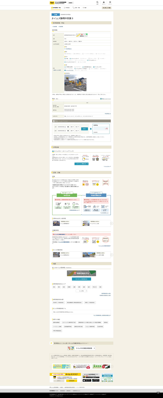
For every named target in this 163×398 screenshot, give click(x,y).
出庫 (55, 130)
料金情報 (61, 26)
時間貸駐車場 (62, 390)
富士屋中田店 (100, 326)
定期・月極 (77, 7)
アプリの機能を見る (93, 377)
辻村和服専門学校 (67, 326)
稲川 (89, 287)
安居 (64, 287)
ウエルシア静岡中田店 (90, 326)
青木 (54, 287)
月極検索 (70, 2)
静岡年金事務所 (56, 322)
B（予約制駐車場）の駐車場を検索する (102, 315)
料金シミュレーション (106, 98)
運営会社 (86, 394)
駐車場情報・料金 (57, 7)
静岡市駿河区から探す (106, 293)
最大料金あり (69, 48)
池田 (74, 287)
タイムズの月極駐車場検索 (59, 234)
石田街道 (105, 322)
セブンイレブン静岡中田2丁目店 (69, 322)
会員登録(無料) (71, 380)
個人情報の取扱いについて (62, 394)
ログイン (59, 380)
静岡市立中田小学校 (78, 326)
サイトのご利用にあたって (73, 394)
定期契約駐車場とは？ (74, 210)
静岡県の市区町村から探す (105, 295)
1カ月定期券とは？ (105, 212)
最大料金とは (108, 113)
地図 (85, 7)
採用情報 (91, 394)
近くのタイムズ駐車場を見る (81, 279)
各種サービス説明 (57, 70)
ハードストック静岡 (57, 326)
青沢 (59, 287)
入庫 (55, 126)
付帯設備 (67, 7)
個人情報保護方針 (53, 394)
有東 (100, 287)
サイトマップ (81, 394)
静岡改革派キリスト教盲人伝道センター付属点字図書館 (90, 322)
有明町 (69, 287)
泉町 (84, 287)
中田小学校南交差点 (57, 330)
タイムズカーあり (69, 70)
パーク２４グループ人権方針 (100, 394)
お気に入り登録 (107, 7)
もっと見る (81, 290)
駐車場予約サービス (76, 390)
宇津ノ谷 (94, 287)
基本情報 (55, 26)
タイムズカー (107, 166)
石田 (79, 287)
